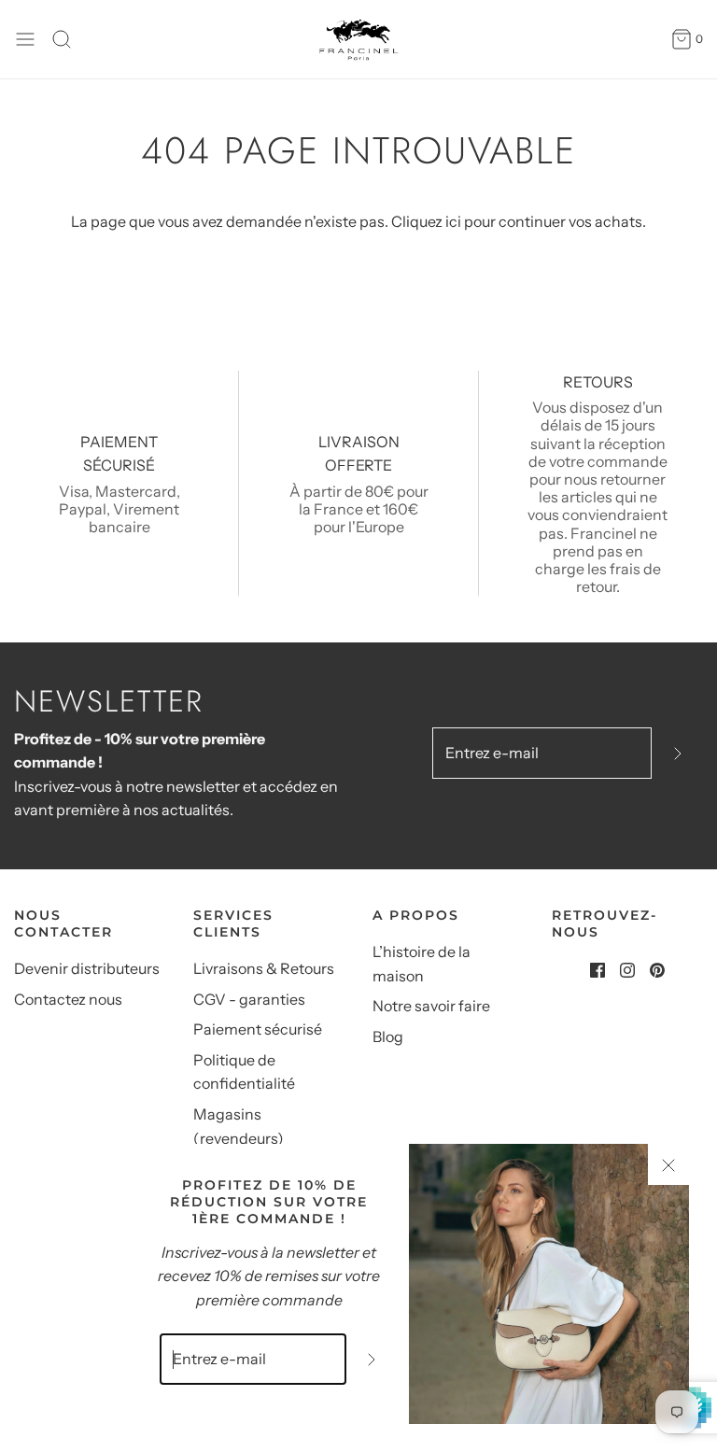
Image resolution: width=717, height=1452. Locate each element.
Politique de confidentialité (244, 1071)
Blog (388, 1036)
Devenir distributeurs (87, 968)
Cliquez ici (426, 221)
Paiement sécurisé (257, 1029)
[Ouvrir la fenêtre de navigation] (25, 39)
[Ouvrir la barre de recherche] (68, 39)
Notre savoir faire (431, 1005)
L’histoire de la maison (422, 963)
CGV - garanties (249, 999)
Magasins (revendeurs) (238, 1126)
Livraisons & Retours (263, 968)
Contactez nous (68, 999)
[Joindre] (677, 753)
